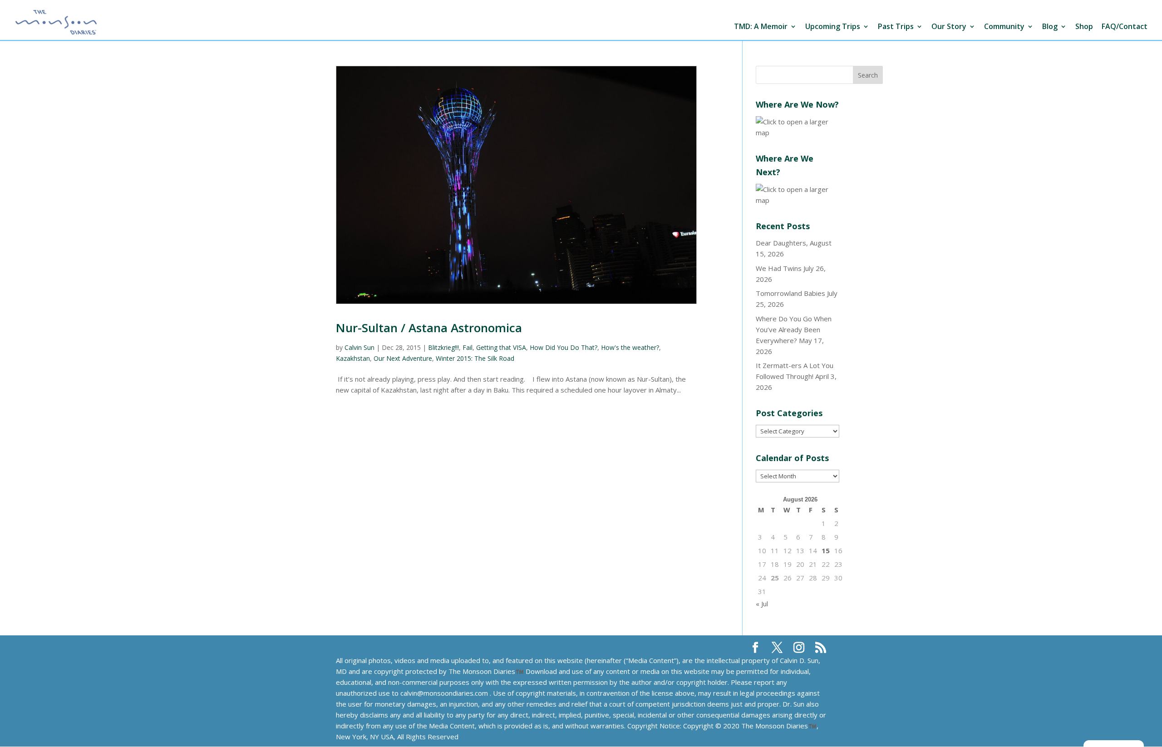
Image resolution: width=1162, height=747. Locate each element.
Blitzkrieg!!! (443, 347)
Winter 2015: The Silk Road (475, 358)
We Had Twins (779, 268)
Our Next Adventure (403, 358)
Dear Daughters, (782, 242)
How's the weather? (630, 347)
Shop (1084, 27)
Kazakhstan (353, 358)
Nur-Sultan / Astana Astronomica (429, 327)
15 (826, 550)
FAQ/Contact (1124, 27)
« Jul (762, 603)
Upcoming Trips (832, 27)
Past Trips (896, 27)
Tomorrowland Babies (790, 293)
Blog (1050, 27)
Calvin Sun (359, 347)
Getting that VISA (501, 347)
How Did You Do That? (563, 347)
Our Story (948, 27)
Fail (468, 347)
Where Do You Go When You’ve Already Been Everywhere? (794, 329)
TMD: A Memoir (761, 27)
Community (1004, 27)
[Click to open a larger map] (797, 132)
